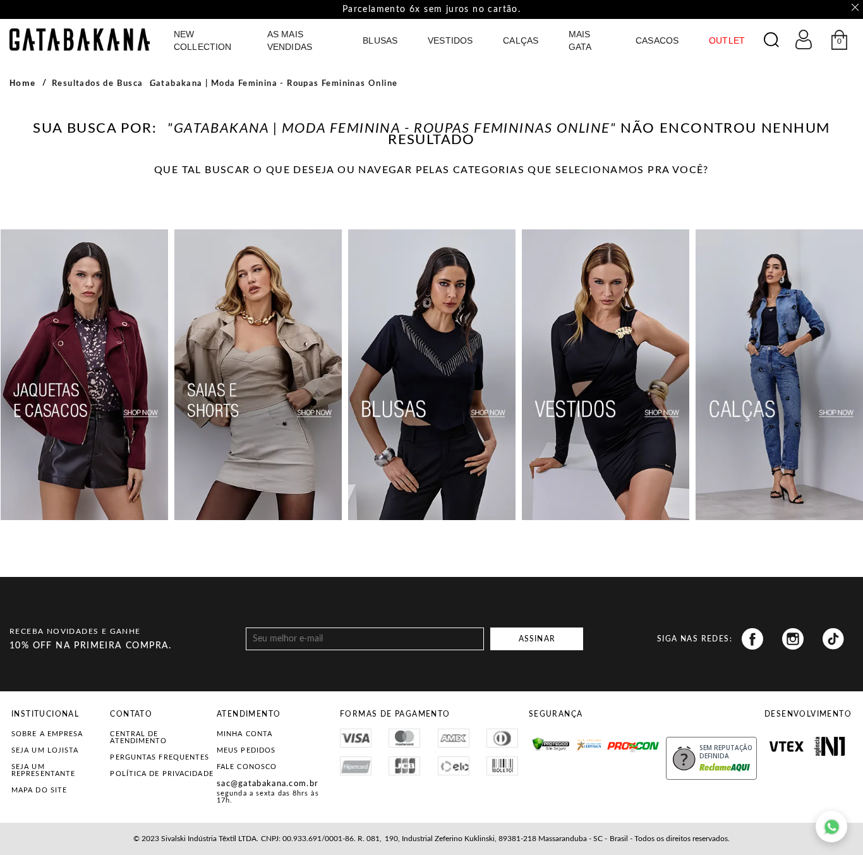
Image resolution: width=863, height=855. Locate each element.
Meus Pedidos (246, 750)
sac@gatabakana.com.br (267, 784)
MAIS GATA (580, 40)
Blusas (380, 40)
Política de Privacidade (161, 773)
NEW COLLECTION (202, 40)
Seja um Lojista (45, 750)
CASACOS (657, 40)
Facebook (752, 639)
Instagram (793, 639)
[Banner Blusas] (432, 374)
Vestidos (450, 40)
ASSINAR (537, 639)
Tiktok (833, 639)
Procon (623, 741)
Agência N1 (830, 746)
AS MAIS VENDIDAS (289, 40)
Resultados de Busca (97, 84)
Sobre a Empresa (47, 734)
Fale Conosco (247, 766)
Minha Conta (244, 734)
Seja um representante (43, 770)
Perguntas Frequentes (159, 757)
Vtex (786, 746)
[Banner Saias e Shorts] (258, 374)
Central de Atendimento (138, 737)
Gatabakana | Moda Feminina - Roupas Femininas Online (274, 84)
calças (520, 40)
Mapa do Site (39, 790)
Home (22, 83)
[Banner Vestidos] (605, 374)
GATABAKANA (79, 39)
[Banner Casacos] (84, 374)
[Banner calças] (779, 374)
